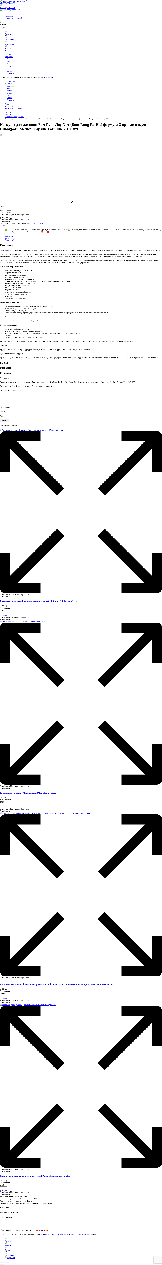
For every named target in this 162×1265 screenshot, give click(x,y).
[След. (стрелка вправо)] (3, 1264)
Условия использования (80, 1234)
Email (3, 416)
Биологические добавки (14, 117)
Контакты (9, 16)
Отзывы (8, 14)
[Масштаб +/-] (1, 1262)
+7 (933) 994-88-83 (7, 3)
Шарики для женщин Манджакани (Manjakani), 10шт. (28, 793)
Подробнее (48, 77)
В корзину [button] (4, 615)
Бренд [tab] (7, 238)
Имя (2, 412)
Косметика (9, 57)
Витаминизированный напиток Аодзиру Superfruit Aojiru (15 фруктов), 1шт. (39, 601)
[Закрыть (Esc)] (8, 1262)
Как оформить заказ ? (13, 18)
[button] (14, 215)
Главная (8, 112)
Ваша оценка (6, 390)
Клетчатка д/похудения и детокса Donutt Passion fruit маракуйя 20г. (35, 1176)
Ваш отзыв (5, 408)
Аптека (8, 115)
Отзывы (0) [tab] (9, 240)
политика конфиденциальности (55, 1234)
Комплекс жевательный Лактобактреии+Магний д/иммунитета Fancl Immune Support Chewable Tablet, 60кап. (57, 984)
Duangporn (4, 225)
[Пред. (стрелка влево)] (1, 1264)
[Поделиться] (6, 1262)
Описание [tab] (9, 236)
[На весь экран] (3, 1262)
